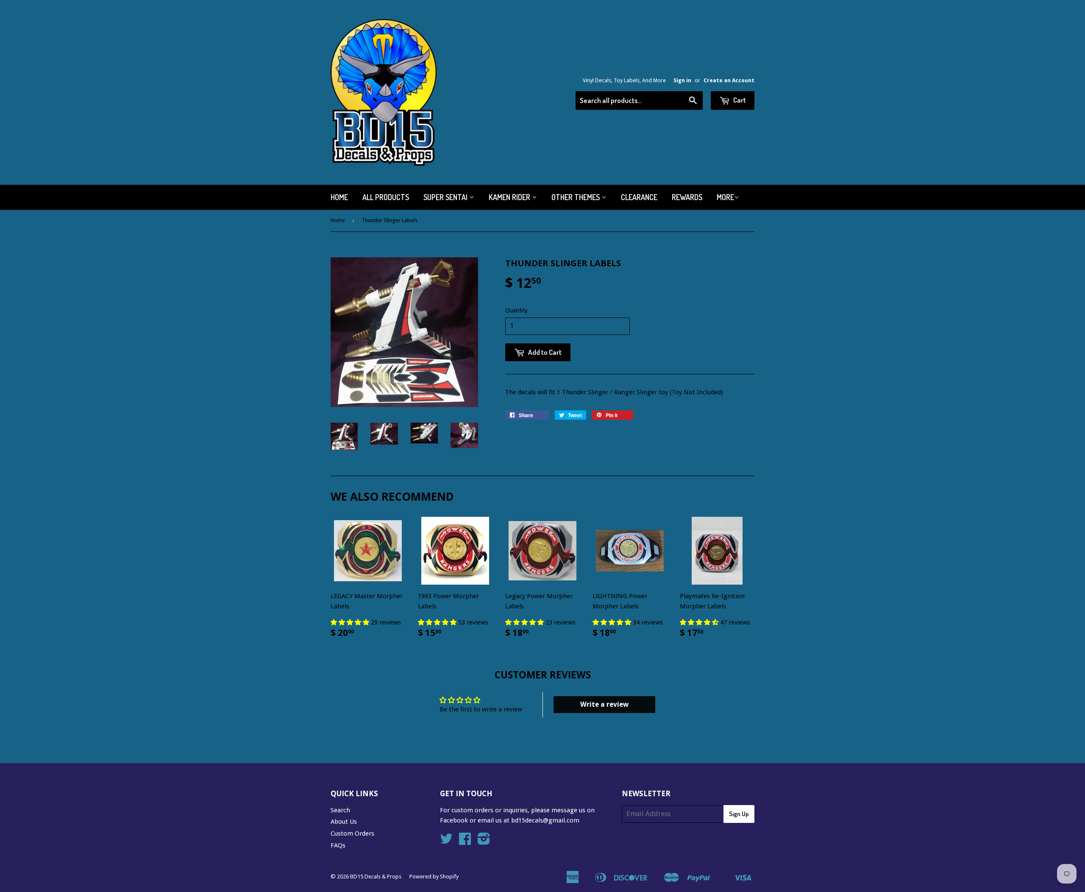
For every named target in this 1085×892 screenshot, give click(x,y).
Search (340, 810)
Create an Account (729, 80)
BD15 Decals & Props (375, 876)
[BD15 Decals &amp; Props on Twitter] (446, 841)
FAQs (338, 845)
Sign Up (739, 814)
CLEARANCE (639, 197)
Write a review (604, 704)
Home (339, 197)
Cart (739, 99)
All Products (385, 197)
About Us (344, 821)
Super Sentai (446, 197)
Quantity (516, 310)
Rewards (687, 197)
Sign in (682, 80)
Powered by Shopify (434, 876)
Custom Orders (352, 833)
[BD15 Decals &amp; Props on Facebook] (465, 841)
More (725, 197)
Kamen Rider (510, 197)
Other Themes (576, 197)
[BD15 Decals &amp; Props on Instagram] (483, 841)
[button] (351, 622)
